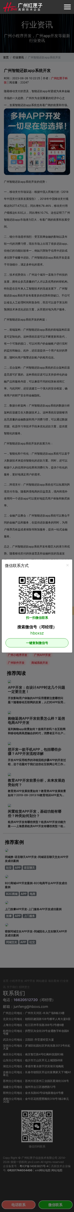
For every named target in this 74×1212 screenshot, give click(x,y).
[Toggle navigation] (67, 7)
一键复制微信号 (37, 643)
